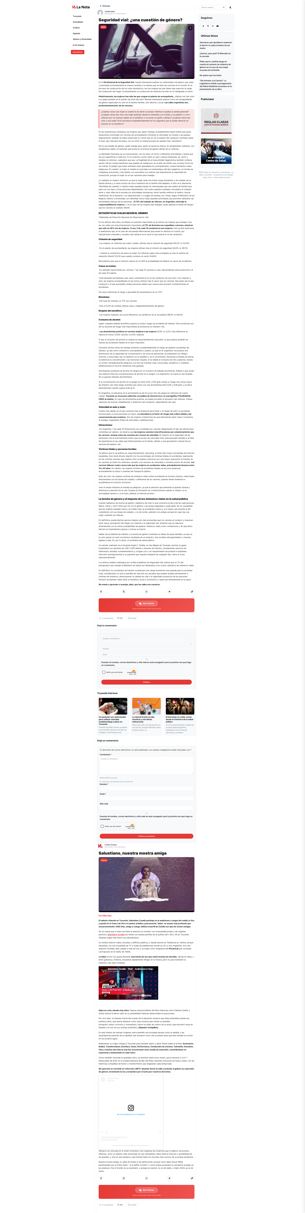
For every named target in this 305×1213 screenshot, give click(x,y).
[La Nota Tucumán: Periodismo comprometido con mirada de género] (81, 7)
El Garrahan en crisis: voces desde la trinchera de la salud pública (179, 719)
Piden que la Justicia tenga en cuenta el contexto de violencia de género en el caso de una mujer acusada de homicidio (215, 65)
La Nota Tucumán (111, 845)
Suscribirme (77, 52)
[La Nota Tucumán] (101, 846)
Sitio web (104, 804)
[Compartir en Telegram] (169, 591)
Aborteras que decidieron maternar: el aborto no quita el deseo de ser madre (216, 45)
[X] (208, 25)
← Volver (105, 6)
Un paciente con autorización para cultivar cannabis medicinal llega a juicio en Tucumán (112, 720)
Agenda (76, 33)
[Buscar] (223, 7)
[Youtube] (217, 26)
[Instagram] (212, 26)
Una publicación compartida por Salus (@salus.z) (131, 1145)
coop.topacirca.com (221, 177)
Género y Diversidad (82, 39)
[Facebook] (203, 26)
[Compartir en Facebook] (101, 591)
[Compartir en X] (123, 591)
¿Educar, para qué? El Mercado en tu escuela (215, 54)
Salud (103, 27)
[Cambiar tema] (230, 7)
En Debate (79, 45)
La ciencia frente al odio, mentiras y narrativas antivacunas (143, 719)
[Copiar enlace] (192, 591)
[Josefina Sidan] (101, 13)
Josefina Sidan (110, 11)
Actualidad (78, 22)
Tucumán (77, 16)
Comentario (106, 754)
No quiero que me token (210, 75)
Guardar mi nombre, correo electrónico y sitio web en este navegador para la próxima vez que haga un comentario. (146, 663)
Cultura (76, 27)
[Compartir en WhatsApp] (146, 591)
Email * (103, 794)
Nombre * (104, 784)
